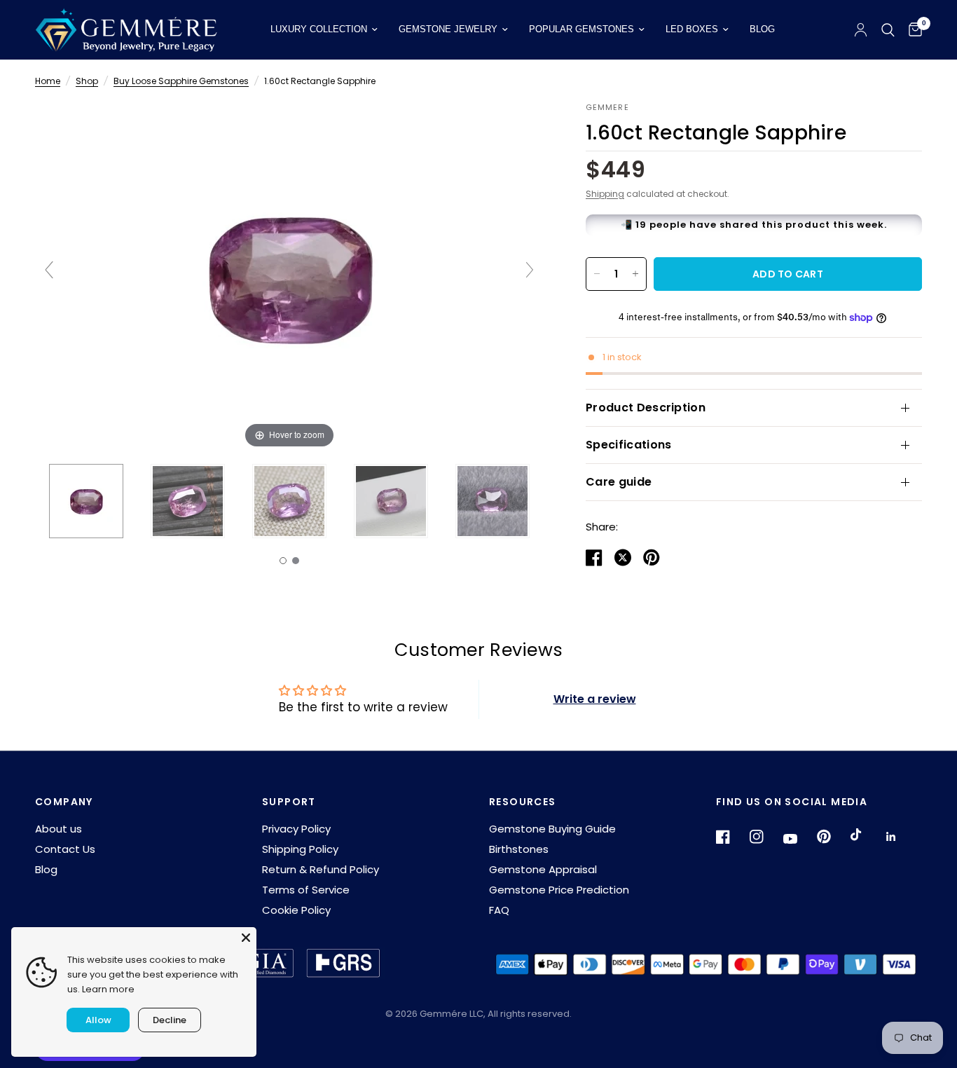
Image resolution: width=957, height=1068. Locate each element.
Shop (87, 81)
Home (47, 81)
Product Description (645, 407)
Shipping (605, 194)
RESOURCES (522, 802)
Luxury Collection (318, 29)
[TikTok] (866, 836)
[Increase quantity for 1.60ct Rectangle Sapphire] (635, 274)
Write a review (594, 699)
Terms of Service (306, 889)
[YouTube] (798, 838)
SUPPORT (289, 802)
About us (58, 828)
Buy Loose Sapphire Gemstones (181, 81)
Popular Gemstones (581, 29)
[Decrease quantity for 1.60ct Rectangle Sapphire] (596, 274)
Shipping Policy (300, 849)
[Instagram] (765, 836)
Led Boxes (692, 29)
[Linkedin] (899, 836)
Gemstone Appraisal (543, 869)
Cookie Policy (296, 910)
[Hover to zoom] (289, 276)
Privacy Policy (296, 828)
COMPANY (64, 802)
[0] (912, 30)
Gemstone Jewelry (448, 29)
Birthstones (519, 849)
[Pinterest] (832, 836)
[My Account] (860, 30)
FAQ (499, 910)
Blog (762, 29)
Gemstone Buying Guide (552, 828)
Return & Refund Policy (320, 869)
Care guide (619, 482)
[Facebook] (731, 836)
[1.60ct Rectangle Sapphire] (86, 501)
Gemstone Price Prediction (559, 889)
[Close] (246, 938)
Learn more (108, 989)
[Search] (888, 30)
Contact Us (65, 849)
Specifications (628, 445)
